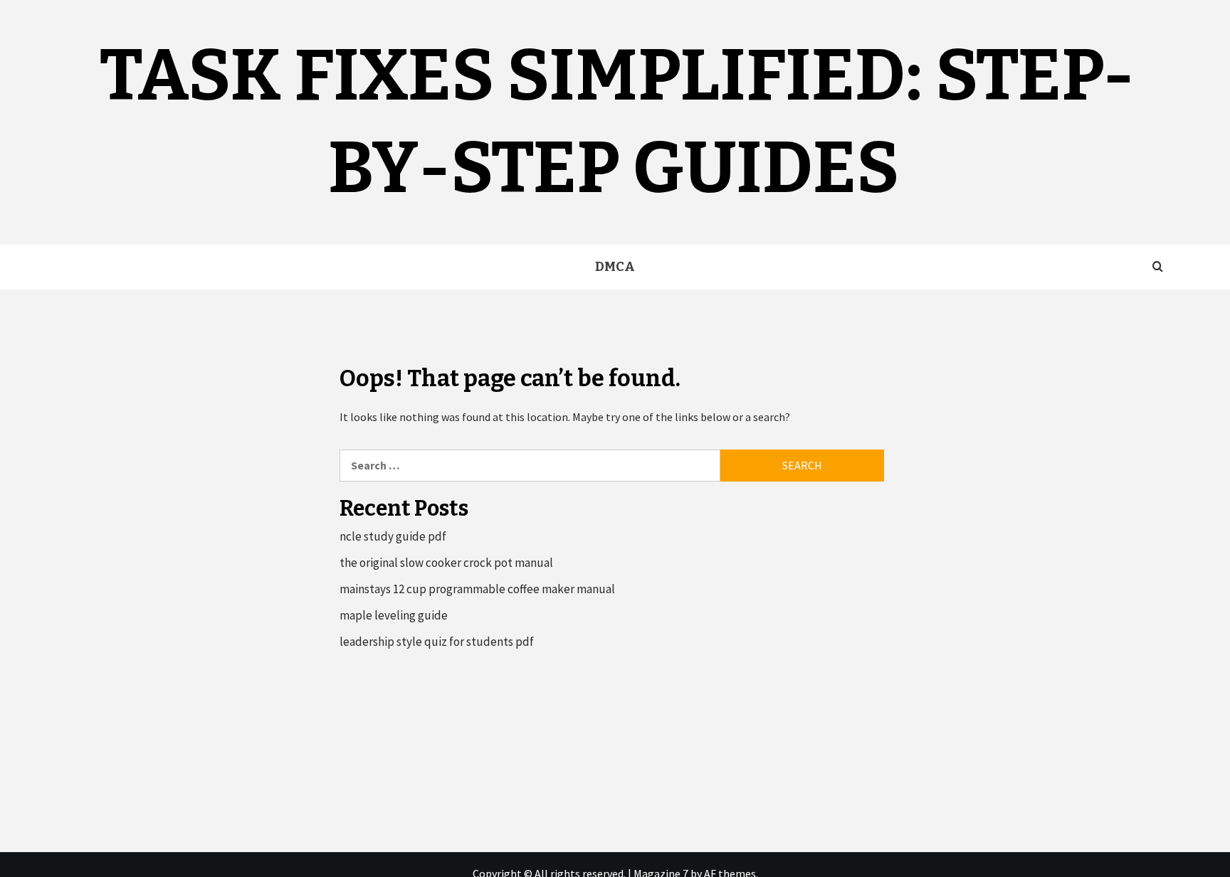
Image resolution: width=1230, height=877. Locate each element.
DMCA (615, 267)
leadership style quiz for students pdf (437, 641)
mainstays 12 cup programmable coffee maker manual (477, 589)
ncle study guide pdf (393, 536)
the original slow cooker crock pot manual (446, 562)
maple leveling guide (394, 615)
